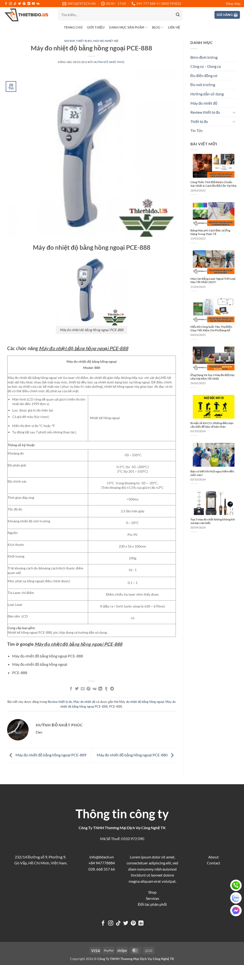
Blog (156, 27)
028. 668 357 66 (101, 869)
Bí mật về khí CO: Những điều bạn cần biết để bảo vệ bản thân (212, 424)
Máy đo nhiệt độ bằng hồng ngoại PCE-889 (50, 755)
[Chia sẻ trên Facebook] (71, 689)
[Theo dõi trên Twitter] (19, 3)
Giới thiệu (96, 27)
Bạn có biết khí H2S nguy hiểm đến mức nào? (212, 473)
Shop (152, 892)
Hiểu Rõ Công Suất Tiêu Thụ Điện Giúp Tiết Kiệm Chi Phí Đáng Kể (211, 328)
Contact (213, 863)
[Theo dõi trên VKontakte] (38, 3)
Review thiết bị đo (78, 40)
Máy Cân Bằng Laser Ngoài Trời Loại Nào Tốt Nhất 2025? (212, 280)
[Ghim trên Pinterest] (88, 689)
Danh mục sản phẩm (126, 27)
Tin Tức (196, 130)
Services (152, 898)
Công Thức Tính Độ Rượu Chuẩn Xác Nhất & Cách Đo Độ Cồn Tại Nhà (213, 184)
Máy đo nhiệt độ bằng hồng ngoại (141, 702)
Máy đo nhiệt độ (105, 40)
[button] (233, 3)
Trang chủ (73, 27)
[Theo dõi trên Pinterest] (24, 3)
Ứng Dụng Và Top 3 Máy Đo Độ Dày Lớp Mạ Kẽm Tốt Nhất (212, 376)
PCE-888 (115, 706)
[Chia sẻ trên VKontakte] (94, 689)
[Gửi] (178, 15)
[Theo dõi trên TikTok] (15, 3)
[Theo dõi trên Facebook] (6, 3)
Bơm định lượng (204, 57)
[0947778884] (236, 885)
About (213, 857)
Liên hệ (174, 27)
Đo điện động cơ (204, 75)
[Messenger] (236, 910)
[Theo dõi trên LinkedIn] (28, 3)
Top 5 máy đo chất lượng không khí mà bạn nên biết (212, 521)
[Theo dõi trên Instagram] (10, 3)
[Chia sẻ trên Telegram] (112, 689)
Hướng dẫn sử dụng (207, 94)
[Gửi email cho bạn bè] (83, 689)
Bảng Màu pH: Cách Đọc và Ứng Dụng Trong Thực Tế (210, 232)
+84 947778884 (101, 863)
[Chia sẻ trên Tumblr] (106, 689)
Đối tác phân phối (152, 904)
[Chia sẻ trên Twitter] (77, 689)
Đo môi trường (202, 84)
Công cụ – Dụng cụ (205, 66)
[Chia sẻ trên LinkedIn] (100, 689)
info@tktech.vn (101, 857)
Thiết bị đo (199, 121)
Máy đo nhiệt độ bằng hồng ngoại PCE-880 (132, 755)
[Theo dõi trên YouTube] (33, 3)
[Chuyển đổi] (234, 112)
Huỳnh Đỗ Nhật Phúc (109, 62)
